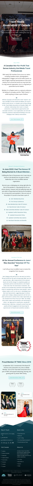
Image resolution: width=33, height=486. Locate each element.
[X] (11, 443)
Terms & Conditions (25, 470)
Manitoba (4, 455)
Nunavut (4, 462)
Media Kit (20, 435)
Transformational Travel (23, 442)
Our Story (20, 459)
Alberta (3, 451)
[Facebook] (2, 443)
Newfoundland (5, 457)
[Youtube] (13, 443)
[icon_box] (8, 414)
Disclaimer (20, 472)
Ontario (4, 464)
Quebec (4, 466)
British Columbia (5, 453)
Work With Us (21, 461)
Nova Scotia (4, 459)
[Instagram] (4, 443)
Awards (19, 463)
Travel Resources (21, 433)
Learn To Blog (21, 437)
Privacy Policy (14, 472)
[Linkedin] (6, 443)
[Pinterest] (8, 443)
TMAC (19, 466)
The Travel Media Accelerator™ (24, 440)
